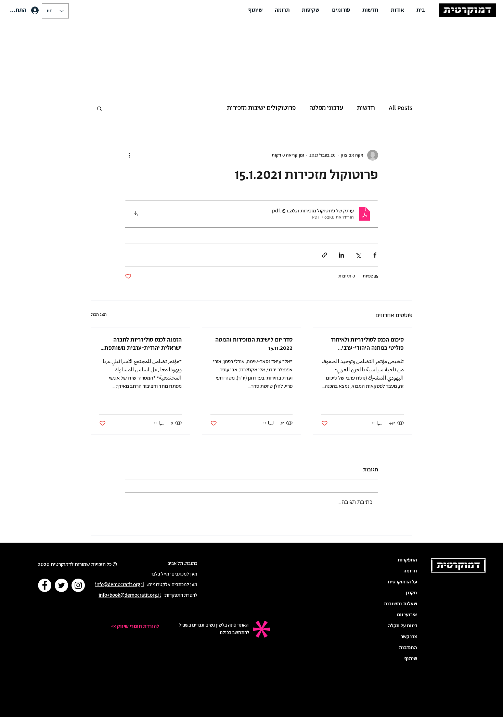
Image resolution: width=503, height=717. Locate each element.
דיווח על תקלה (402, 625)
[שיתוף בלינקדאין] (341, 255)
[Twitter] (61, 585)
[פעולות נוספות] (129, 155)
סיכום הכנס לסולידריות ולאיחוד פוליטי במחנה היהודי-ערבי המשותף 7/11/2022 (367, 344)
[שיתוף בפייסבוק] (375, 255)
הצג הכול (99, 314)
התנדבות (408, 647)
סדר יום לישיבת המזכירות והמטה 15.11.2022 (254, 344)
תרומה (410, 571)
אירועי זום (407, 614)
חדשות (366, 108)
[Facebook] (44, 585)
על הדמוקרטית (402, 582)
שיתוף (410, 658)
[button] (397, 10)
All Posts (400, 108)
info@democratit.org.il (119, 584)
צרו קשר (409, 636)
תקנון (411, 593)
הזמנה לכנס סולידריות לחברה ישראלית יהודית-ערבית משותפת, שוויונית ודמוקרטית (142, 344)
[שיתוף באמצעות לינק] (324, 255)
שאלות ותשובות (400, 604)
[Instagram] (78, 585)
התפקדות (407, 560)
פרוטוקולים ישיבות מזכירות (261, 108)
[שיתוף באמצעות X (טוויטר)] (358, 255)
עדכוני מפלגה (326, 108)
